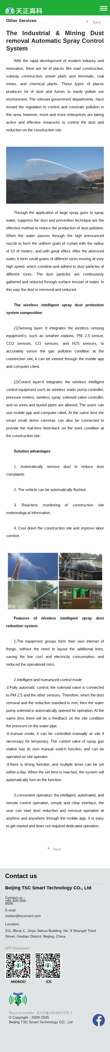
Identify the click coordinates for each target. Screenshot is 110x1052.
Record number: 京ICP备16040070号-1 (41, 1013)
